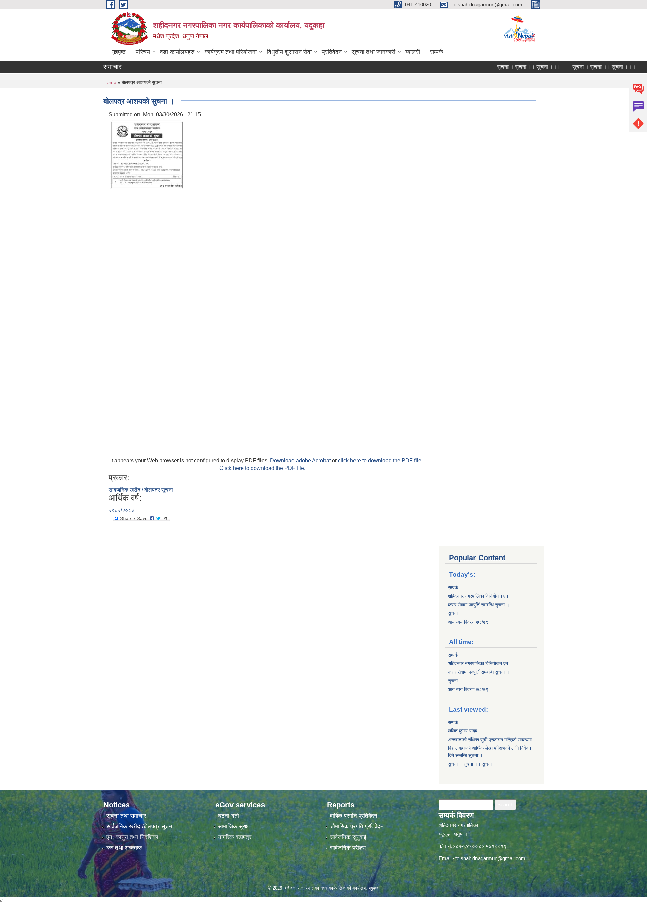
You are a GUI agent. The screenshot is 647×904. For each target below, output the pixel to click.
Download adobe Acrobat (301, 460)
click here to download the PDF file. (380, 460)
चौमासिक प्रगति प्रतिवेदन (357, 826)
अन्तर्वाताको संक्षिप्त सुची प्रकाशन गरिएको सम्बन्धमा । (492, 739)
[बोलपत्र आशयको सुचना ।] (147, 154)
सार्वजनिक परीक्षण (348, 848)
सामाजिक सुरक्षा (234, 826)
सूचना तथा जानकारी (373, 52)
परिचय (143, 52)
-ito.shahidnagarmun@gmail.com (489, 858)
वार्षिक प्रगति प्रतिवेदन (353, 816)
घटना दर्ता (228, 816)
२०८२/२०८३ (121, 510)
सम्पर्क (436, 52)
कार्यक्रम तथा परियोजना (231, 52)
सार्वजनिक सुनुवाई (348, 837)
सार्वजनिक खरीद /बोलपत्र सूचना (140, 826)
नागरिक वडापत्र (234, 837)
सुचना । (455, 613)
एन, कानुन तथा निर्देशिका (132, 837)
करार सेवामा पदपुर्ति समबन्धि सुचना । (478, 604)
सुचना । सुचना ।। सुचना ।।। (513, 67)
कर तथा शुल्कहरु (124, 848)
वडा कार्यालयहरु (177, 52)
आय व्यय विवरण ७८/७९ (468, 622)
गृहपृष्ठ (119, 52)
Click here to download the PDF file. (262, 468)
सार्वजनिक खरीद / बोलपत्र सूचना (141, 490)
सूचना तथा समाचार (126, 816)
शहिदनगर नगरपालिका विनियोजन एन (478, 596)
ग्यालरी (412, 52)
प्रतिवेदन (332, 52)
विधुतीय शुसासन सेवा (289, 52)
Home (109, 82)
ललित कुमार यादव (462, 730)
